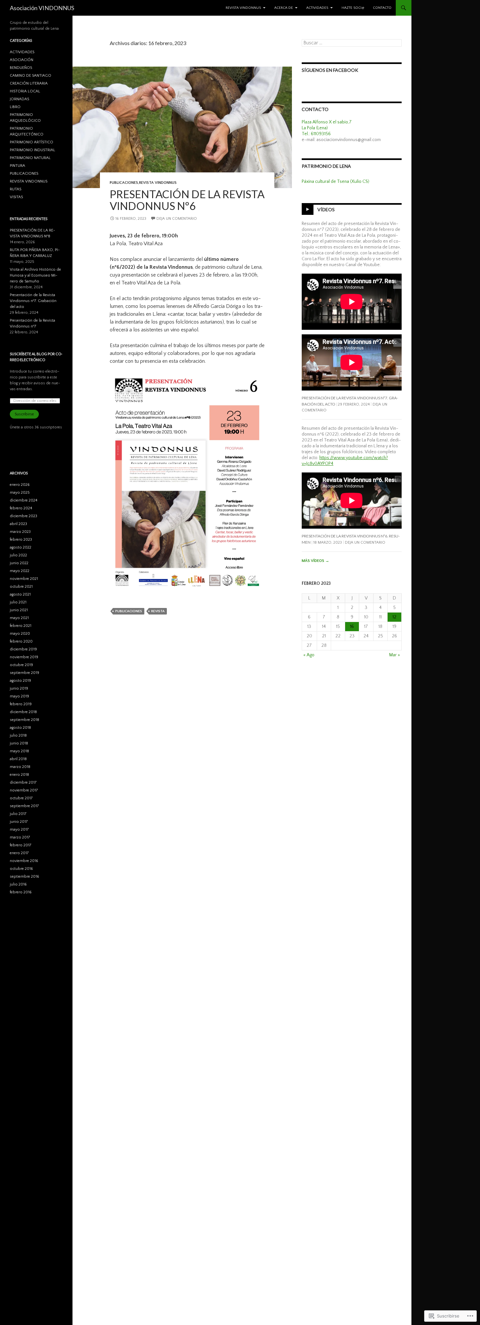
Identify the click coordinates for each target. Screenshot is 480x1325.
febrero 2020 (21, 641)
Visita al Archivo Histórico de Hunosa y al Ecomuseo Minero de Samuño (35, 275)
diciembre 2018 (23, 712)
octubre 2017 (21, 798)
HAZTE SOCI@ (353, 8)
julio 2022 (18, 555)
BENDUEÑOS (21, 68)
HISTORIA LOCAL (25, 91)
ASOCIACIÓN (21, 60)
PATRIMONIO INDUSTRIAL (32, 150)
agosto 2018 (20, 728)
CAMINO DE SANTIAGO (30, 75)
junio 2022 (19, 563)
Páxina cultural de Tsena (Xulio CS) (335, 181)
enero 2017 (19, 853)
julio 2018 (18, 735)
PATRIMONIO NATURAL (30, 158)
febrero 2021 (20, 626)
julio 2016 (18, 884)
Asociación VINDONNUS (42, 7)
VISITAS (16, 197)
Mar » (394, 655)
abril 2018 (18, 759)
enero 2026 (20, 485)
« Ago (308, 655)
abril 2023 (18, 524)
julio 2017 (18, 814)
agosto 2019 (20, 680)
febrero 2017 (20, 845)
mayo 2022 (19, 571)
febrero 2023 (21, 539)
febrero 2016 (21, 892)
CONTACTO (382, 8)
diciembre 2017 (23, 782)
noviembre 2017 (24, 790)
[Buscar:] (352, 43)
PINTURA (17, 166)
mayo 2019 (19, 696)
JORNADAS (19, 99)
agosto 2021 (20, 594)
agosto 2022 (20, 547)
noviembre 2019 (24, 657)
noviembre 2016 (24, 861)
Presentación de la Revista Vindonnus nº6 (187, 199)
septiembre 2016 (24, 876)
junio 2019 (19, 688)
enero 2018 (19, 775)
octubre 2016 (21, 869)
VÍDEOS (326, 209)
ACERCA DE (283, 8)
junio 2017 (19, 822)
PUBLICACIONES (124, 183)
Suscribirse (24, 414)
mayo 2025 (20, 492)
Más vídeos (315, 561)
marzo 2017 (20, 837)
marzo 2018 (20, 767)
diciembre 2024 (23, 500)
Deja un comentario (176, 218)
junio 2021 (19, 610)
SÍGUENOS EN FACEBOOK (330, 70)
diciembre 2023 (23, 516)
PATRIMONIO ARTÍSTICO (31, 142)
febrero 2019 (21, 704)
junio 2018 (19, 743)
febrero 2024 (21, 508)
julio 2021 (18, 602)
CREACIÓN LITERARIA (29, 83)
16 (352, 626)
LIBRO (15, 107)
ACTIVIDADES (317, 8)
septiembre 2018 (24, 720)
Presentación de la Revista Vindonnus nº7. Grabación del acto (33, 301)
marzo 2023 (20, 532)
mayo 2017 (19, 829)
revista (158, 611)
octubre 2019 (21, 665)
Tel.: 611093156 (316, 133)
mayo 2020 (20, 633)
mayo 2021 (19, 618)
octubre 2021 (21, 586)
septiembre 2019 (24, 673)
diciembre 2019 (23, 649)
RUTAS (15, 189)
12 (394, 617)
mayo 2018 (19, 751)
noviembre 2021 (24, 579)
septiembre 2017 (24, 806)
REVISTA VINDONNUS (243, 8)
